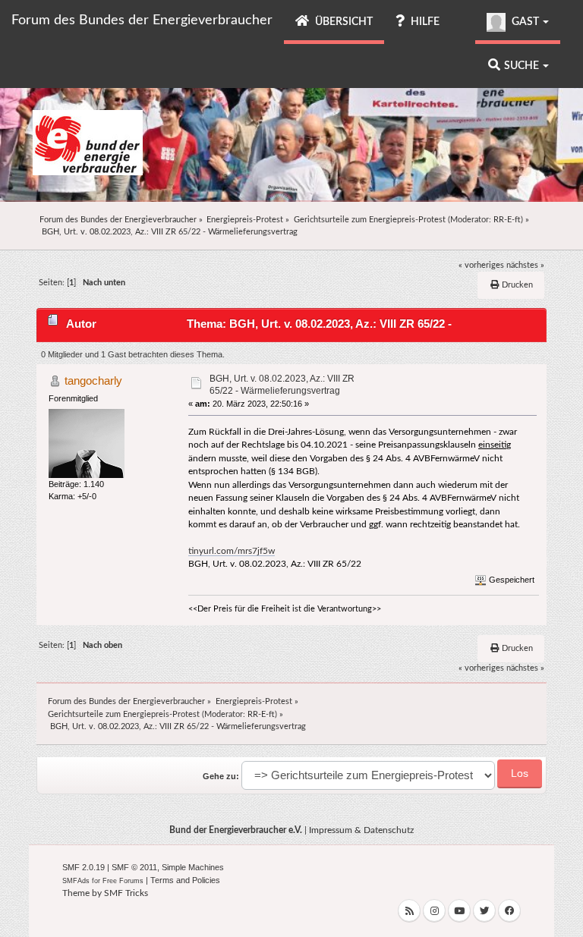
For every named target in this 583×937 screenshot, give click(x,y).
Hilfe (424, 22)
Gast (525, 22)
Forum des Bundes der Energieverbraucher (142, 20)
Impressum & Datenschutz (361, 830)
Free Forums (122, 881)
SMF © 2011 (134, 867)
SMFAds (76, 881)
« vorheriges (481, 265)
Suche (522, 66)
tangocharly (93, 380)
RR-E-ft (507, 219)
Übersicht (343, 22)
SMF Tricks (126, 893)
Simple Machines (193, 867)
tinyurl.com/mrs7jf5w (231, 550)
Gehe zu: (221, 776)
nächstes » (525, 265)
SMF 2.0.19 (83, 867)
